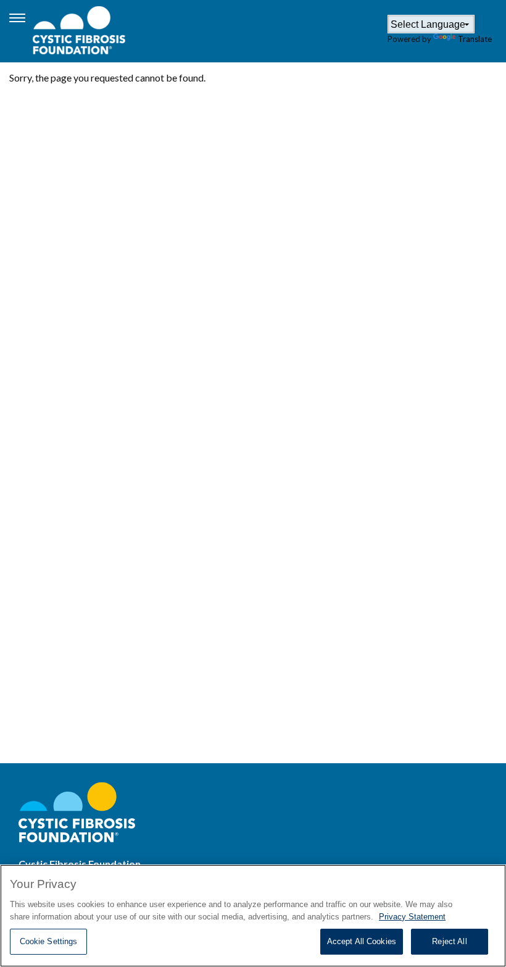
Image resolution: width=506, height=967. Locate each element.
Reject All (449, 941)
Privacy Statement (412, 916)
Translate (475, 39)
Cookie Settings (49, 941)
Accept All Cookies (361, 941)
